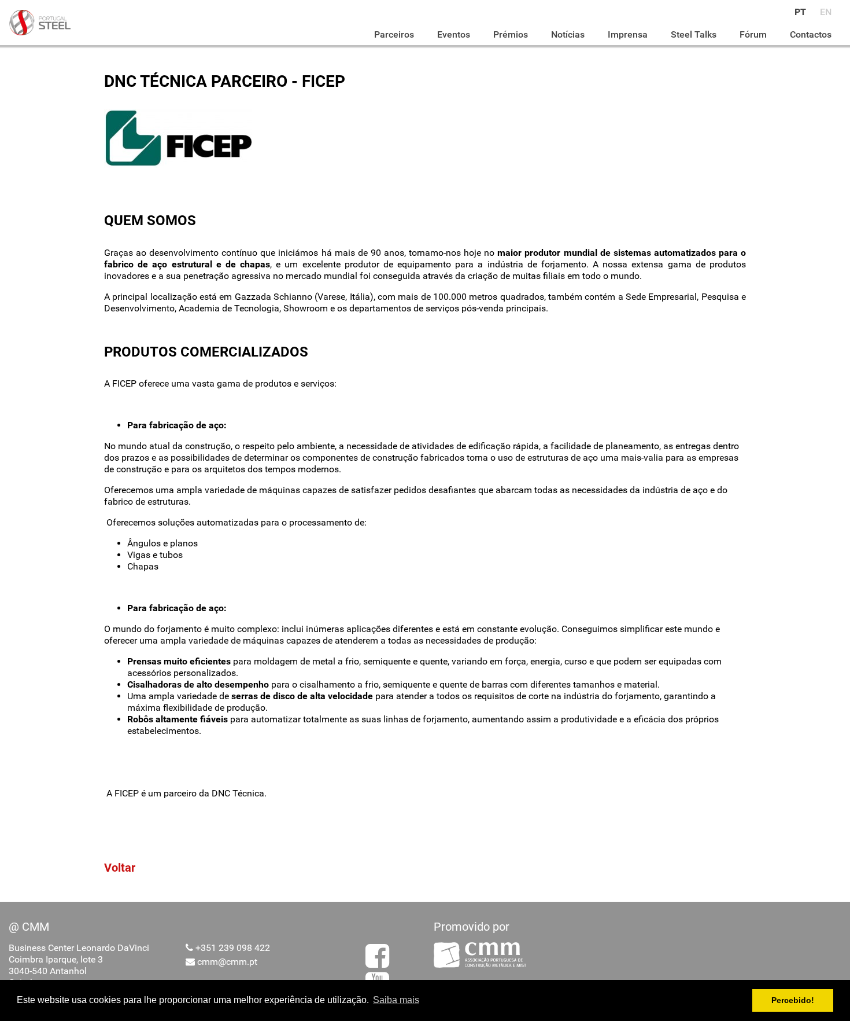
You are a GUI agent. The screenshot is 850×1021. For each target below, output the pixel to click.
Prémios (510, 34)
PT (800, 11)
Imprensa (628, 34)
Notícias (568, 34)
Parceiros (394, 34)
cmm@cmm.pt (227, 961)
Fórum (753, 34)
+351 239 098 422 (232, 947)
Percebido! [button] (792, 1000)
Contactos (810, 34)
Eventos (453, 34)
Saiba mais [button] (396, 1000)
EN (825, 11)
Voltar (119, 868)
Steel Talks (693, 34)
